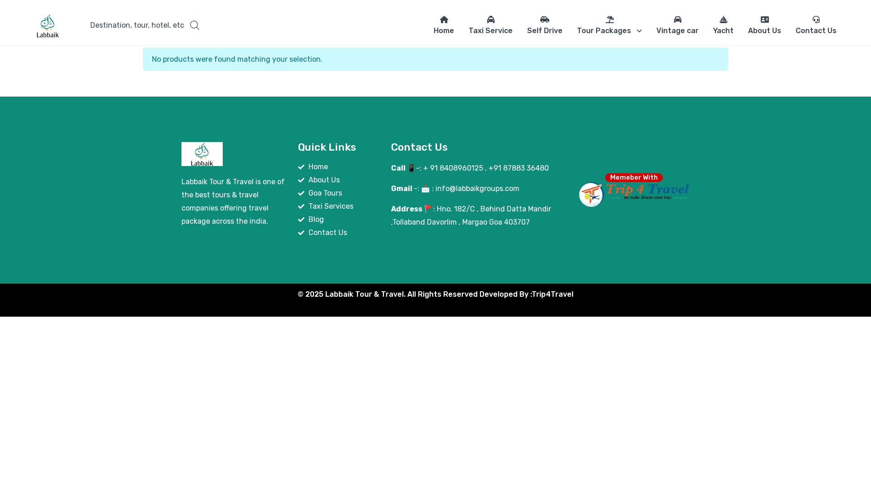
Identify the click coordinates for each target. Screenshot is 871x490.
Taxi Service (491, 30)
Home (444, 30)
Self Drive (545, 30)
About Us (764, 30)
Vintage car (677, 30)
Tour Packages (604, 30)
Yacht (723, 30)
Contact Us (816, 30)
